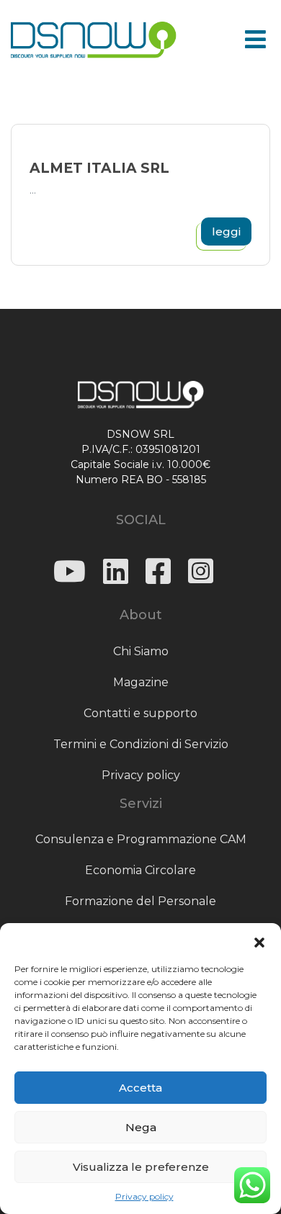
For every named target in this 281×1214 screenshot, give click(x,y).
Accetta (140, 1087)
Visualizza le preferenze (141, 1167)
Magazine (141, 682)
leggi (226, 231)
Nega (140, 1127)
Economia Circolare (140, 870)
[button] (259, 941)
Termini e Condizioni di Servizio (140, 744)
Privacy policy (144, 1196)
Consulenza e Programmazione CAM (140, 839)
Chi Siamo (141, 651)
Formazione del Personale (140, 901)
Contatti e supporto (140, 713)
